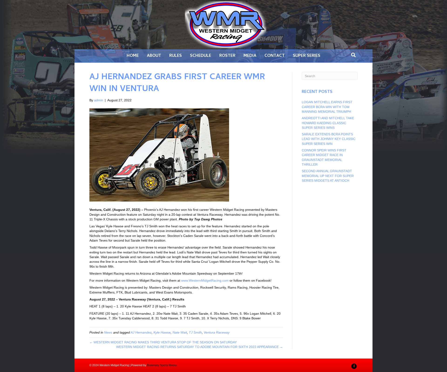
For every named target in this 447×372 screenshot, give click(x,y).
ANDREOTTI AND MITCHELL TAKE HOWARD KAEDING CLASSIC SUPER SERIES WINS (328, 123)
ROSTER (227, 56)
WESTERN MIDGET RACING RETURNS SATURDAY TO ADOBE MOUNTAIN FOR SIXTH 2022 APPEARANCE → (199, 347)
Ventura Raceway (217, 332)
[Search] (353, 55)
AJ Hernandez (141, 332)
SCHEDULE (200, 56)
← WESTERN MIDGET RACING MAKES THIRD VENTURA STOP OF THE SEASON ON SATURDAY (163, 342)
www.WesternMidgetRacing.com (205, 280)
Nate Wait (180, 332)
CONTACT (274, 56)
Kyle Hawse (162, 332)
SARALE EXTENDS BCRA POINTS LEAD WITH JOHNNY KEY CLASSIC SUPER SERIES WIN (329, 139)
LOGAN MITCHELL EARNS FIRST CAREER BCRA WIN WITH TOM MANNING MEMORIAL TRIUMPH (327, 106)
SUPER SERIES (306, 56)
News (108, 332)
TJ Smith (195, 332)
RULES (175, 56)
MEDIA (250, 56)
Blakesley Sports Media (162, 365)
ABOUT (154, 56)
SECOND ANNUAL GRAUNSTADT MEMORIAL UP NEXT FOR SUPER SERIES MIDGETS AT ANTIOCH (328, 175)
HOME (133, 56)
